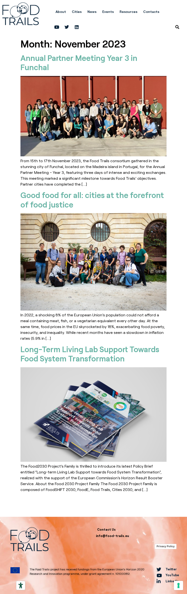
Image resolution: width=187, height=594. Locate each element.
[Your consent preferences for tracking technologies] (178, 585)
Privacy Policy (166, 546)
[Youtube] (56, 27)
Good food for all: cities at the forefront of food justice (92, 199)
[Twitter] (66, 27)
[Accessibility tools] (20, 585)
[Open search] (177, 27)
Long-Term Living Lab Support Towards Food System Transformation (89, 353)
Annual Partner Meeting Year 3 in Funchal (78, 62)
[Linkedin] (76, 27)
